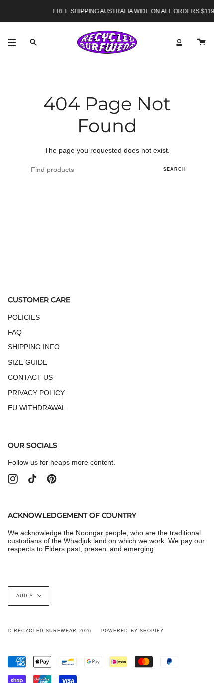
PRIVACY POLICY (36, 393)
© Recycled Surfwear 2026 (49, 630)
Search (174, 169)
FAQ (15, 332)
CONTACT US (30, 377)
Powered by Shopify (132, 630)
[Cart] (201, 42)
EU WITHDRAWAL (37, 408)
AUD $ (24, 595)
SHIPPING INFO (34, 347)
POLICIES (24, 317)
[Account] (179, 42)
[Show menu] (15, 42)
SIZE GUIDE (27, 362)
